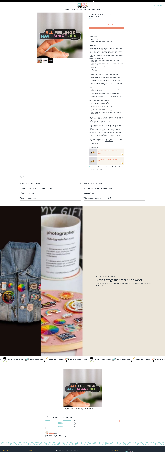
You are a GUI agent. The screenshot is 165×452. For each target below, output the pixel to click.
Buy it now (107, 28)
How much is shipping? (92, 193)
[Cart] (161, 6)
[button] (83, 9)
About (30, 450)
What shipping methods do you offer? (97, 198)
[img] (51, 432)
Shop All (5, 450)
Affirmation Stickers (94, 13)
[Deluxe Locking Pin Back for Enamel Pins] (93, 152)
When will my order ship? (93, 183)
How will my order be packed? (31, 183)
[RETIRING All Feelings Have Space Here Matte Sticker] (82, 388)
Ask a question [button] (115, 421)
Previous (37, 35)
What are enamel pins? (28, 198)
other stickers (109, 140)
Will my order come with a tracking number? (36, 188)
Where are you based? (28, 193)
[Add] (122, 154)
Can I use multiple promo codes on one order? (100, 188)
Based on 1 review (50, 422)
